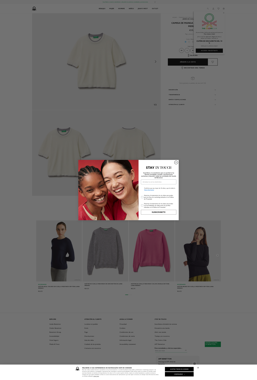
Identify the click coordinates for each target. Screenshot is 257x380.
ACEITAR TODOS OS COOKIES (179, 369)
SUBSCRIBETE (159, 212)
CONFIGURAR (178, 374)
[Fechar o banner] (198, 367)
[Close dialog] (176, 162)
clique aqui (96, 376)
